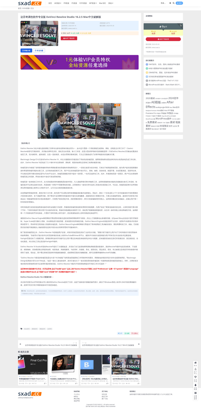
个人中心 (77, 394)
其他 (110, 3)
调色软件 (42, 329)
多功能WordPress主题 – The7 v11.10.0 (163, 80)
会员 (154, 31)
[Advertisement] (80, 86)
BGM (167, 107)
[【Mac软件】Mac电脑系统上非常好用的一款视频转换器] (95, 364)
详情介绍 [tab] (27, 50)
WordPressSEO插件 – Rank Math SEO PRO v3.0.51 (168, 84)
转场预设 (164, 125)
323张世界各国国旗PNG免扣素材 (161, 76)
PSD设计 (148, 116)
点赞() (135, 333)
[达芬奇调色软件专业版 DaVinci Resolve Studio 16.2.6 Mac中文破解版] (126, 364)
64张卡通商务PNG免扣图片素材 (161, 68)
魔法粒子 (156, 129)
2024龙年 (173, 98)
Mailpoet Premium (151, 110)
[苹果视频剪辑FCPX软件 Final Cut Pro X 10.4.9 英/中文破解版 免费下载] (33, 364)
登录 (180, 3)
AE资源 (57, 3)
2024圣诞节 (164, 98)
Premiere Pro (151, 113)
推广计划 (105, 399)
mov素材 (160, 110)
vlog (163, 116)
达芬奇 (50, 329)
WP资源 (92, 3)
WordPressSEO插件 (170, 116)
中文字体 (174, 119)
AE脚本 (163, 103)
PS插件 (153, 116)
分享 (121, 333)
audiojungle (160, 107)
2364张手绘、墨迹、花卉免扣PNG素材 (163, 72)
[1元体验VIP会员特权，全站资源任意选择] (80, 63)
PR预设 (170, 113)
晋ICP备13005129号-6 (92, 406)
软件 (171, 126)
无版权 (168, 123)
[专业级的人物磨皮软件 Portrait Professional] (64, 364)
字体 (164, 122)
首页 (50, 3)
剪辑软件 (34, 329)
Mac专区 (102, 3)
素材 (172, 122)
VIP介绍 (104, 394)
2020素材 (150, 98)
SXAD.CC (99, 404)
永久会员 (174, 31)
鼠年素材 (163, 129)
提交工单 (105, 396)
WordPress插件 (163, 118)
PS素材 (158, 116)
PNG (165, 110)
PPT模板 (171, 110)
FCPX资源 (83, 3)
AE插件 (148, 103)
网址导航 (77, 399)
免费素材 (152, 122)
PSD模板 (175, 113)
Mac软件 (27, 329)
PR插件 (159, 113)
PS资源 (74, 3)
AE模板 (156, 102)
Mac (171, 107)
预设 (152, 129)
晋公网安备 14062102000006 (107, 406)
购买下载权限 (70, 38)
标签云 (76, 396)
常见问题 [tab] (40, 50)
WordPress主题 (150, 119)
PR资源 (66, 3)
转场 (157, 126)
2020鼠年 (158, 98)
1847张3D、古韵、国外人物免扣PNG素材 (164, 64)
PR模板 (163, 113)
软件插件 (53, 376)
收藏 (128, 333)
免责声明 (77, 401)
